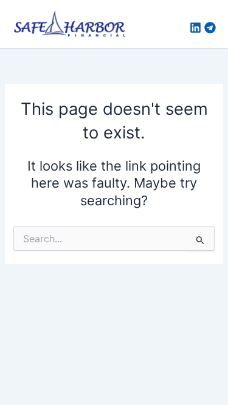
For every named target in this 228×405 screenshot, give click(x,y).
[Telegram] (210, 27)
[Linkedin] (195, 27)
